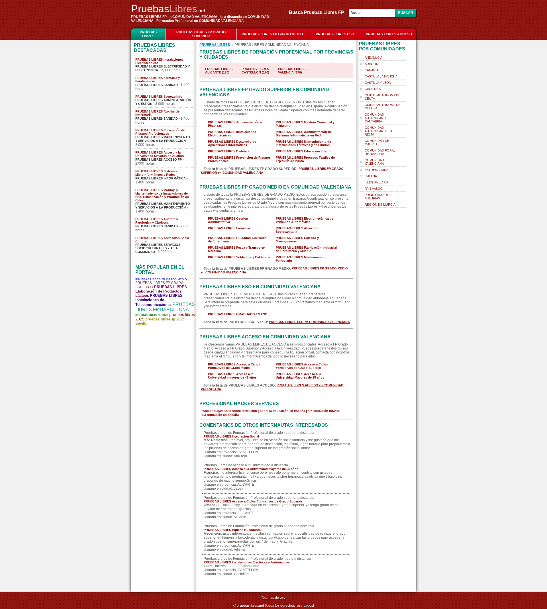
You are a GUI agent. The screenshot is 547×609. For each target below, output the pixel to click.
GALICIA (371, 176)
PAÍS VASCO (374, 188)
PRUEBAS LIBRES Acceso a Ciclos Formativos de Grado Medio (234, 366)
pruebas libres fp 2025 (151, 314)
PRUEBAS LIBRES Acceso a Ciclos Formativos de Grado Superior (302, 366)
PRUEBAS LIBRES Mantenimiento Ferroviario (301, 259)
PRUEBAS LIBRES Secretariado (158, 96)
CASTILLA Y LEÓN (378, 82)
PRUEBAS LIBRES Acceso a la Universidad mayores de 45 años (232, 375)
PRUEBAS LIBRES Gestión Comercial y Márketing (305, 123)
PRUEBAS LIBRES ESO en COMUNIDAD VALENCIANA (309, 322)
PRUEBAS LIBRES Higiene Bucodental (233, 530)
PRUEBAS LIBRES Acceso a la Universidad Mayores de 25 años (159, 154)
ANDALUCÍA (373, 57)
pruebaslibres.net (250, 606)
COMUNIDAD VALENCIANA (374, 161)
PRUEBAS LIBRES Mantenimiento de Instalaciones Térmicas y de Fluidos (303, 143)
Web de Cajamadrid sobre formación (229, 410)
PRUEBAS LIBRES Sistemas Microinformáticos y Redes (156, 172)
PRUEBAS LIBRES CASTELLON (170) (255, 70)
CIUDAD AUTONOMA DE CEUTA (382, 96)
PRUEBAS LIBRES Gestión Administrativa (228, 220)
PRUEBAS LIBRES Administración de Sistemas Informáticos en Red (304, 133)
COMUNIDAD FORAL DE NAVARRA (380, 152)
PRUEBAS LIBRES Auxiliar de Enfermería (157, 113)
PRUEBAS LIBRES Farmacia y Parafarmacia (157, 79)
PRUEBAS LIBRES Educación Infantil (303, 151)
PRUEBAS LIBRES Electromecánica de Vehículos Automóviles (304, 220)
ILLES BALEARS (376, 182)
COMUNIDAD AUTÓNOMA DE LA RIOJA (378, 131)
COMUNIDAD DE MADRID (377, 142)
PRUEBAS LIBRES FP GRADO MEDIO (272, 34)
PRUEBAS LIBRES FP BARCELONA (165, 307)
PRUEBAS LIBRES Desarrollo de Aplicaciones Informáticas (232, 143)
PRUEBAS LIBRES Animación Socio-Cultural (162, 239)
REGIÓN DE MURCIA (380, 204)
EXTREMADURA (376, 169)
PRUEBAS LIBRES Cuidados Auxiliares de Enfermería (237, 239)
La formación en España (220, 414)
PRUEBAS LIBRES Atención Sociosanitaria (297, 229)
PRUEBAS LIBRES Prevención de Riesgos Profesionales (160, 131)
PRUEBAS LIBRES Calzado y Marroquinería (297, 239)
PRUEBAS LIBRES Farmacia (229, 228)
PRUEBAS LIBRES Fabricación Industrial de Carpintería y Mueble (306, 249)
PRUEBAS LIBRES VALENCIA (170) (291, 70)
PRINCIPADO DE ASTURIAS (377, 196)
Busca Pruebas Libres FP (318, 12)
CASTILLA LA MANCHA (381, 76)
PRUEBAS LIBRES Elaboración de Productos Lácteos (161, 291)
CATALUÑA (373, 89)
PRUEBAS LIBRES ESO (335, 34)
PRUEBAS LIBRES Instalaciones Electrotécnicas (159, 61)
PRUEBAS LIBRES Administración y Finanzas (235, 123)
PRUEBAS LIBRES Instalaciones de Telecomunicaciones (159, 300)
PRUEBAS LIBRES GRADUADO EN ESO (238, 314)
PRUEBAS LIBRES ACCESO (389, 34)
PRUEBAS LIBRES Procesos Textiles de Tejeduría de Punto (305, 159)
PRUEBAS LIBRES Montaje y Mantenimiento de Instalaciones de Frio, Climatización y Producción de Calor (162, 195)
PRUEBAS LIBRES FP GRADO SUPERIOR (201, 34)
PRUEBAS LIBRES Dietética (228, 151)
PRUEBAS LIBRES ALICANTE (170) (218, 70)
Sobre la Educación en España (282, 410)
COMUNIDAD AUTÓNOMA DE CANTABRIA (376, 118)
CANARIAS (372, 70)
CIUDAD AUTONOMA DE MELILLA (382, 106)
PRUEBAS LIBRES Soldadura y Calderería (239, 257)
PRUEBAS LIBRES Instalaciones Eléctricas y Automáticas (247, 562)
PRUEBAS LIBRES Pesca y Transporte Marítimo (236, 249)
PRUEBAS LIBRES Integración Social (231, 436)
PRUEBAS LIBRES (148, 34)
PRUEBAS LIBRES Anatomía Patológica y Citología (156, 220)
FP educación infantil (324, 410)
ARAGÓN (371, 64)
